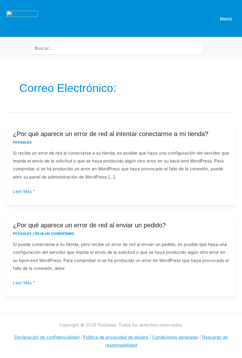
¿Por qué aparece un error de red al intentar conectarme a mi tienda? (110, 133)
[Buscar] (199, 48)
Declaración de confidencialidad (46, 337)
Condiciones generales (175, 337)
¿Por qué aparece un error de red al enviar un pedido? (89, 225)
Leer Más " (24, 192)
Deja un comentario (54, 233)
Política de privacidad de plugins (115, 337)
